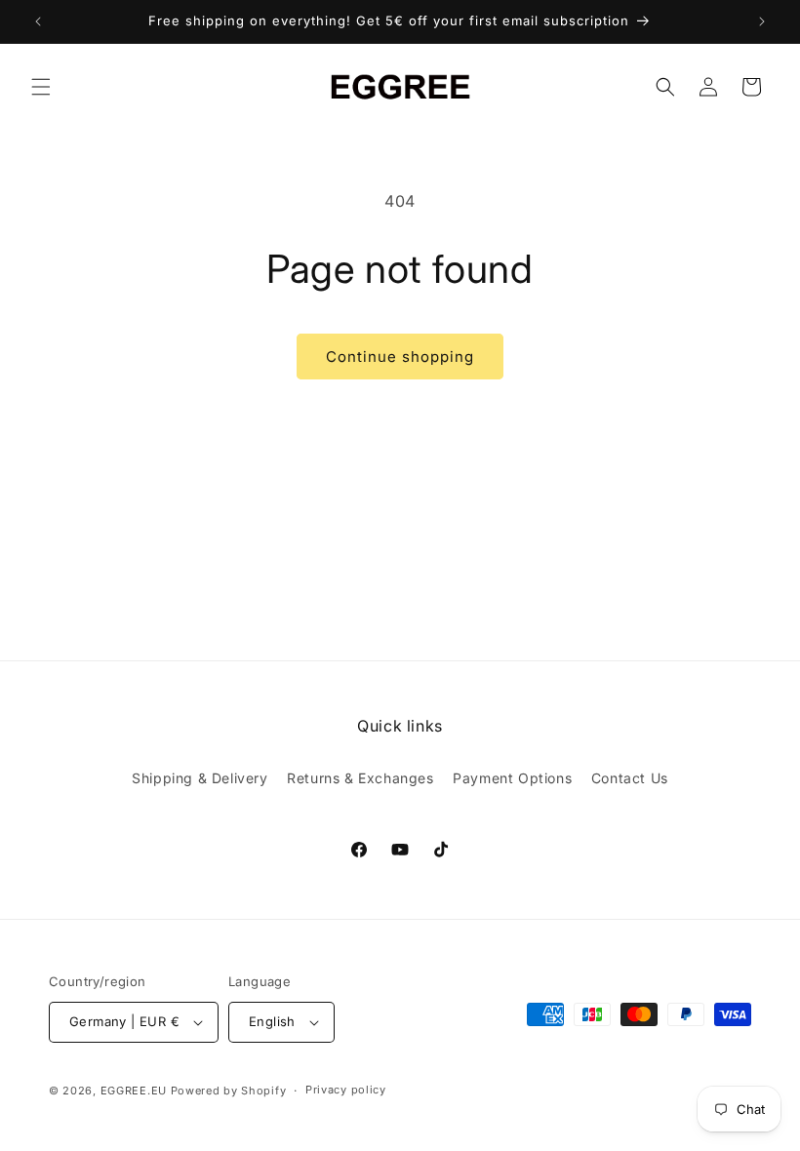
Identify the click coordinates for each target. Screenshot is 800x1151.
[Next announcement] (761, 21)
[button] (41, 86)
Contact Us (629, 778)
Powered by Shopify (229, 1090)
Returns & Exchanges (360, 778)
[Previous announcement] (38, 21)
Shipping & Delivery (199, 778)
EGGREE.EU (133, 1090)
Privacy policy (345, 1089)
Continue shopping (400, 356)
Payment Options (512, 778)
